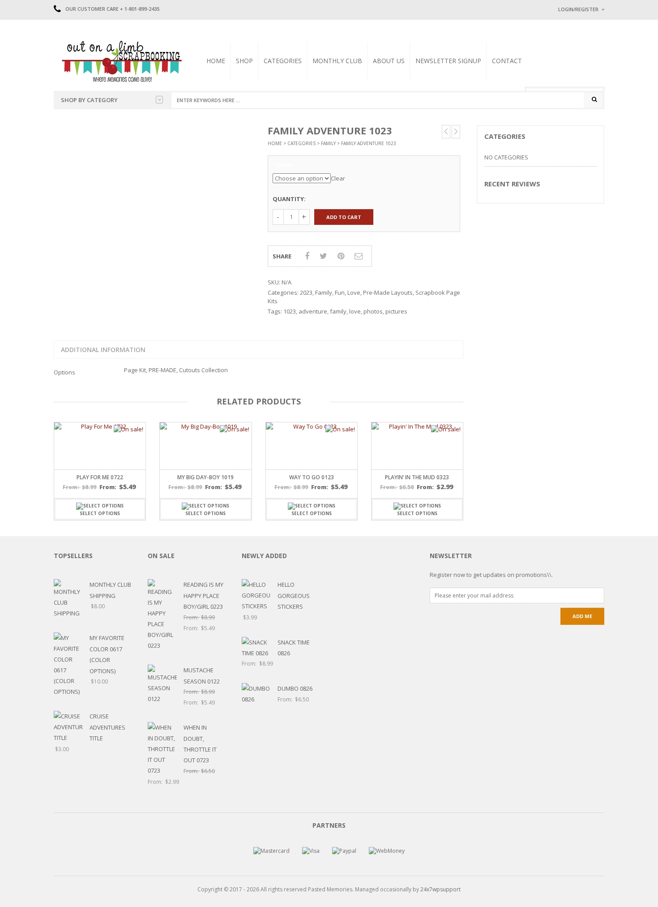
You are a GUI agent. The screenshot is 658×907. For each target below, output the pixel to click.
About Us (389, 60)
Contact (507, 60)
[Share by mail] (359, 255)
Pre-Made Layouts (388, 292)
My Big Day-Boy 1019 (205, 477)
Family (328, 143)
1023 (289, 311)
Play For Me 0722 (100, 477)
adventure (313, 311)
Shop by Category (89, 100)
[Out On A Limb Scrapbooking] (121, 61)
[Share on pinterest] (341, 255)
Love (353, 292)
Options (284, 165)
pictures (396, 311)
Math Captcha (574, 121)
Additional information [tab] (103, 349)
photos (373, 311)
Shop (244, 60)
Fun (340, 292)
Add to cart (343, 217)
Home (215, 60)
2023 (306, 292)
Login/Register (578, 9)
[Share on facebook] (307, 255)
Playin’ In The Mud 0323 (417, 477)
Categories (283, 60)
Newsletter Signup (448, 60)
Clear (338, 178)
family (338, 311)
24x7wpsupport (440, 889)
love (355, 311)
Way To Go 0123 (311, 477)
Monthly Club (337, 60)
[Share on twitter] (323, 255)
